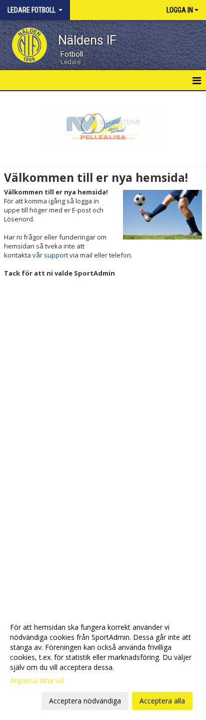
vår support (50, 255)
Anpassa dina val (37, 680)
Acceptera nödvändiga (85, 700)
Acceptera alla (162, 700)
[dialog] (103, 663)
